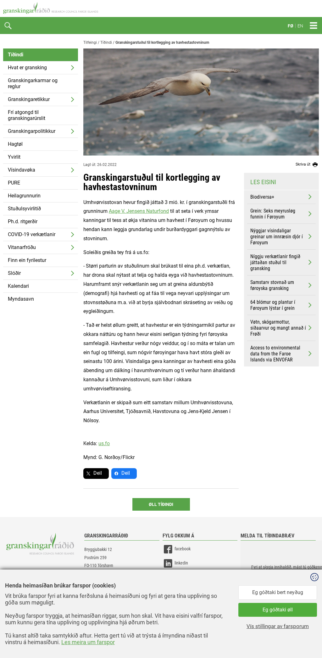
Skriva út (303, 164)
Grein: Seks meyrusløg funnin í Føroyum (272, 214)
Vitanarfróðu (22, 247)
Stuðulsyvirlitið (24, 209)
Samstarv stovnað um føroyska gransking (272, 285)
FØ (290, 26)
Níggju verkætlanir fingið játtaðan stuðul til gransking (275, 262)
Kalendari (18, 286)
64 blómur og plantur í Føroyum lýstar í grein (272, 305)
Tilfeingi (90, 42)
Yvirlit (14, 157)
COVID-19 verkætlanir (31, 234)
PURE (14, 183)
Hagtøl (15, 144)
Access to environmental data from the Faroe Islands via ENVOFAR (275, 354)
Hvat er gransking (27, 68)
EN (300, 26)
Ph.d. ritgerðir (22, 221)
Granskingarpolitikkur (31, 131)
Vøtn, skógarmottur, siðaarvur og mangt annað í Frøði (278, 328)
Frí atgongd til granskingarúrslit (26, 115)
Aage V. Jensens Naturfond (139, 211)
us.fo (104, 443)
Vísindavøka (21, 170)
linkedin (181, 563)
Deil (97, 473)
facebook (183, 549)
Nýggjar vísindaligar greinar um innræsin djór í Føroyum (276, 237)
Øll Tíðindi (161, 504)
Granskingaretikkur (29, 99)
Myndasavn (21, 299)
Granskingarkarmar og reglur (33, 83)
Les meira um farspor (88, 642)
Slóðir (14, 273)
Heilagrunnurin (24, 196)
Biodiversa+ (262, 197)
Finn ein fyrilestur (27, 260)
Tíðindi (15, 55)
